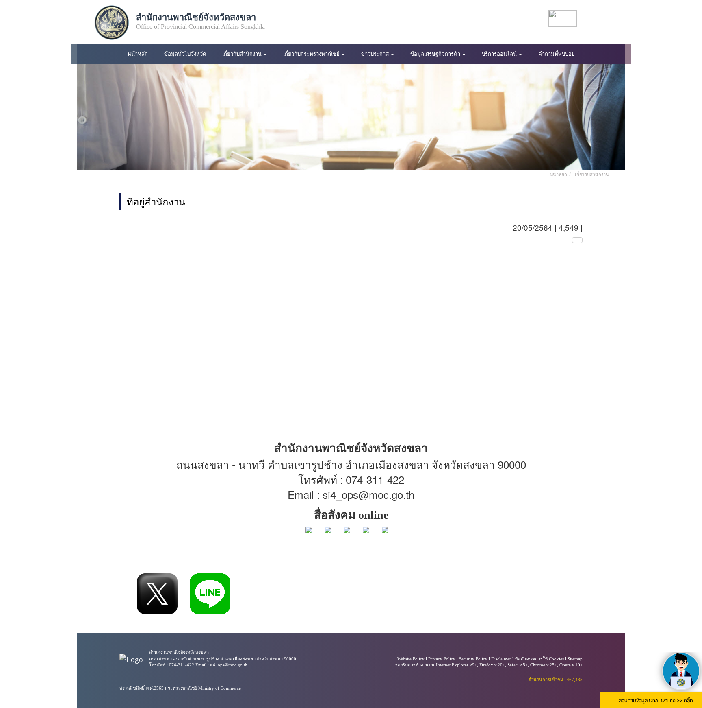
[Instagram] (611, 18)
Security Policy (473, 658)
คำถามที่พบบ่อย (556, 54)
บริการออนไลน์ (500, 54)
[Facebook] (590, 18)
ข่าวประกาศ (375, 54)
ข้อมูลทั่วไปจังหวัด (185, 54)
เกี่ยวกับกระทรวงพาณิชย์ (312, 54)
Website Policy (411, 658)
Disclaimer (501, 658)
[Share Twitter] (157, 593)
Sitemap (575, 658)
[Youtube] (597, 18)
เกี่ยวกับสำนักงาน (242, 54)
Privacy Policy (441, 658)
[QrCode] (577, 240)
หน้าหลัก (138, 54)
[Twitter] (604, 18)
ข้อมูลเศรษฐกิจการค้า (436, 54)
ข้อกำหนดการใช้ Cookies (539, 658)
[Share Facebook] (124, 594)
